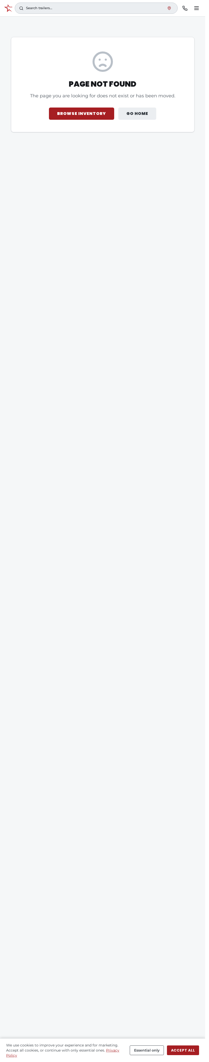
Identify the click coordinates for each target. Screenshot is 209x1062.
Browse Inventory (81, 113)
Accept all (183, 1050)
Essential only (147, 1050)
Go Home (137, 113)
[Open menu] (196, 8)
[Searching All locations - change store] (169, 8)
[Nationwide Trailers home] (8, 8)
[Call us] (184, 8)
